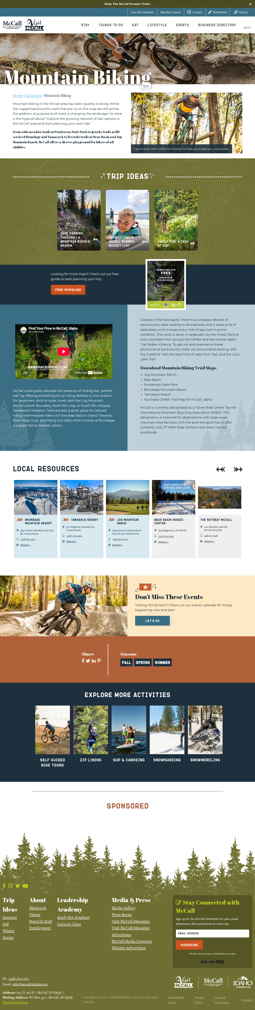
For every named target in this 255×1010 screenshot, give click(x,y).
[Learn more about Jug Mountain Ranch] (127, 497)
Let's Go (153, 620)
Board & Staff (40, 921)
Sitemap (247, 1000)
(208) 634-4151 (27, 539)
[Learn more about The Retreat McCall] (219, 497)
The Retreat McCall (216, 519)
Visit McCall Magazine (131, 921)
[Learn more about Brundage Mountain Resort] (35, 497)
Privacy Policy (199, 999)
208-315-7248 (211, 535)
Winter (9, 930)
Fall (6, 924)
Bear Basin (152, 380)
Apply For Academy (73, 917)
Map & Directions (15, 1002)
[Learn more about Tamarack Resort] (81, 497)
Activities (33, 95)
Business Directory (217, 25)
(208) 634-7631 (18, 978)
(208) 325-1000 (74, 535)
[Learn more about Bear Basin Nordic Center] (173, 497)
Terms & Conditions (222, 999)
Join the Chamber (142, 12)
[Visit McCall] (183, 982)
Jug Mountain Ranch (160, 374)
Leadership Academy (72, 904)
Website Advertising (129, 948)
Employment (40, 928)
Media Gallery (123, 908)
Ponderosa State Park (161, 384)
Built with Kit (212, 962)
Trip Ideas (10, 904)
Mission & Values (37, 911)
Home (18, 95)
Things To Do (111, 25)
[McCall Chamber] (12, 24)
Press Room (122, 914)
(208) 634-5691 (166, 536)
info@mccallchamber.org (30, 984)
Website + (25, 545)
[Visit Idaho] (242, 982)
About (37, 900)
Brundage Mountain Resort (165, 389)
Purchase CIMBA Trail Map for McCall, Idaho (178, 399)
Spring (8, 937)
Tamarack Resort (157, 394)
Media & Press (131, 900)
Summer (10, 917)
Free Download (68, 289)
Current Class (69, 924)
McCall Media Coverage (132, 941)
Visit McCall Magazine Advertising (131, 931)
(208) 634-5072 (120, 539)
